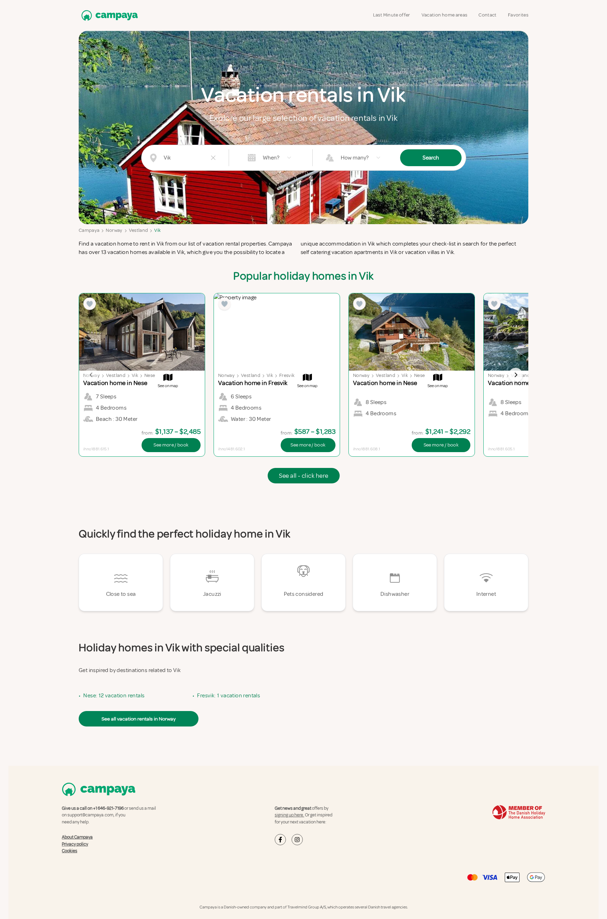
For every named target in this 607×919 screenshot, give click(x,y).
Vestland (138, 230)
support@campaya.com (90, 815)
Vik (157, 230)
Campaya (89, 230)
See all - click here (303, 476)
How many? (354, 157)
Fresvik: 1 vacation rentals (228, 695)
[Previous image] (91, 375)
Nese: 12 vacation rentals (113, 695)
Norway (114, 230)
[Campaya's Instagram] (297, 839)
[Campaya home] (108, 15)
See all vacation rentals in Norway (139, 718)
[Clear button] (213, 157)
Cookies (69, 851)
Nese (149, 375)
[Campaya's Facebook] (280, 839)
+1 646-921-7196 (108, 808)
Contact (487, 15)
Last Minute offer (391, 15)
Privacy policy (75, 844)
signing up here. (289, 815)
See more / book (171, 445)
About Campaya (77, 837)
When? (271, 157)
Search (431, 157)
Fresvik (286, 375)
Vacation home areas (445, 15)
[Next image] (516, 375)
